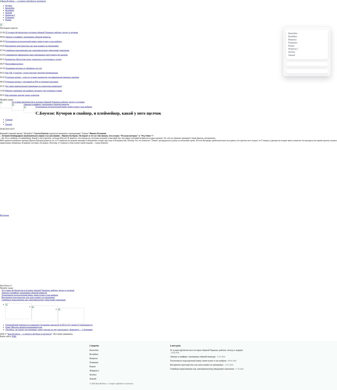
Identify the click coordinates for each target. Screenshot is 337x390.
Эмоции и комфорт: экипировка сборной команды (28, 37)
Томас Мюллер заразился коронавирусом (23, 327)
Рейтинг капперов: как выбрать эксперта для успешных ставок (33, 91)
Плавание (9, 17)
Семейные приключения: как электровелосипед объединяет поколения (37, 50)
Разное (8, 20)
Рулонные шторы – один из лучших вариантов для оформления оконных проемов (42, 77)
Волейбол (9, 10)
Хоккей (8, 13)
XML (14, 336)
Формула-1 (10, 15)
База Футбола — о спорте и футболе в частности (29, 334)
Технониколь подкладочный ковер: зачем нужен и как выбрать (33, 41)
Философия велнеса (14, 64)
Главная (8, 120)
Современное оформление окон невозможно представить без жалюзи (36, 55)
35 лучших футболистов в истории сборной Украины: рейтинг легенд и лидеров (41, 32)
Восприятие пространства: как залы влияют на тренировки (32, 46)
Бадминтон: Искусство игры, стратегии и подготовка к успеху (33, 59)
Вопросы (94, 358)
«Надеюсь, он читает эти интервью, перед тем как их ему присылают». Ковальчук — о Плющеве (49, 329)
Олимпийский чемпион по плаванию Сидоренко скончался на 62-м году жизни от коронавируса (49, 325)
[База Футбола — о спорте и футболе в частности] (23, 1)
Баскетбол (9, 8)
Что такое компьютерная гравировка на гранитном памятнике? (33, 86)
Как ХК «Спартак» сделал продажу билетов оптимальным (31, 73)
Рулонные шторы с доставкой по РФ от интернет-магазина (31, 82)
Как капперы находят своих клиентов (22, 95)
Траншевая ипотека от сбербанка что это (23, 68)
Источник (4, 215)
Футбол (8, 5)
